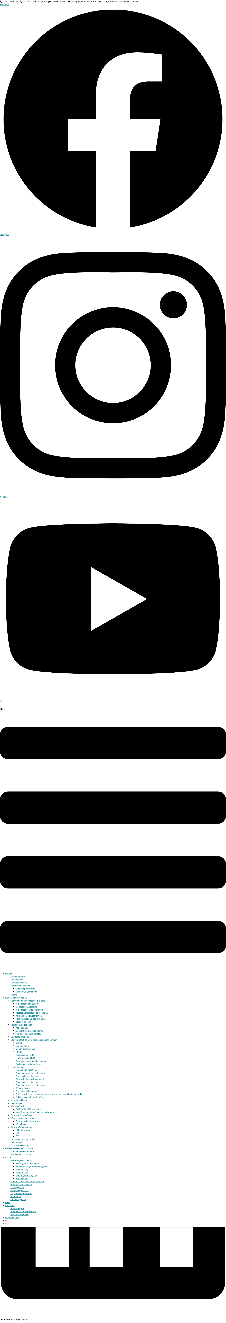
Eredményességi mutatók (22, 1151)
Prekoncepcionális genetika (28, 1033)
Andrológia (15, 1196)
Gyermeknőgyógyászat (21, 1115)
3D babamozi (22, 1124)
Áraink (8, 1157)
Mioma (19, 1042)
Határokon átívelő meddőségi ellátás (27, 1181)
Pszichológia (16, 1142)
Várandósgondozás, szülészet (24, 1118)
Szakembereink (17, 976)
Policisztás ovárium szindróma (30, 1097)
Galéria (13, 994)
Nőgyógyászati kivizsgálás (28, 1163)
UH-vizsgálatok (23, 1130)
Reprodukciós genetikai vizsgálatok (32, 1166)
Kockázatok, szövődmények (29, 1015)
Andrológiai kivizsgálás (26, 1175)
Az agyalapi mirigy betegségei (30, 1078)
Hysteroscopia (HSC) (25, 1057)
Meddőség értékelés (19, 1036)
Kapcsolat (10, 1205)
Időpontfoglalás (12, 1217)
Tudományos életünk (20, 985)
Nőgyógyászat (17, 1106)
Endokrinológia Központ (27, 1069)
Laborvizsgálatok (18, 1199)
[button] (113, 839)
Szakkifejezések (23, 1021)
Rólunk (8, 973)
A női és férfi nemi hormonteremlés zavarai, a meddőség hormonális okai (49, 1094)
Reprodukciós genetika (21, 1024)
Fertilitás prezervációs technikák (31, 1018)
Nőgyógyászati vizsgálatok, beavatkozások (36, 1112)
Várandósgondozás (19, 1190)
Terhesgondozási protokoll (28, 1121)
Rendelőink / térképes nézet (23, 1211)
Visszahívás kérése (19, 1214)
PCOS (19, 1051)
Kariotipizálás (22, 1027)
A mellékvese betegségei (27, 1081)
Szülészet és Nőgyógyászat (28, 1109)
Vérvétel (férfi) (22, 1172)
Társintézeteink (17, 979)
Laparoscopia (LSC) (25, 1054)
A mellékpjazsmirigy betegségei (30, 1072)
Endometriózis (22, 1045)
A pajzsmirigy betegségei (27, 1075)
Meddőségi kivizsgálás (26, 1006)
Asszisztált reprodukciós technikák (32, 1012)
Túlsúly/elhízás (23, 1088)
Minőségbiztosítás (18, 982)
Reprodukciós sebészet (21, 1184)
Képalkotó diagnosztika (21, 1127)
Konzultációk (22, 1178)
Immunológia (16, 1103)
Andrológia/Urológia (19, 1100)
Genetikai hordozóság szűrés (29, 1030)
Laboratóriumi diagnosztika (23, 1139)
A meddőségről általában (27, 1003)
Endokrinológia (17, 1066)
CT (17, 1136)
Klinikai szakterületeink (16, 997)
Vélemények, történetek (26, 991)
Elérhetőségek (17, 1208)
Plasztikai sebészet (19, 1145)
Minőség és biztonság (20, 1154)
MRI (17, 1133)
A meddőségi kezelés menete (29, 1009)
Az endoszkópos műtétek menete (31, 1060)
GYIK (7, 1202)
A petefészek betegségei (27, 1091)
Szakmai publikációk (25, 988)
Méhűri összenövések (26, 1048)
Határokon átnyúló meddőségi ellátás (27, 1000)
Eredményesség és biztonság (19, 1148)
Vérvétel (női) (22, 1169)
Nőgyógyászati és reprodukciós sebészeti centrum (33, 1039)
